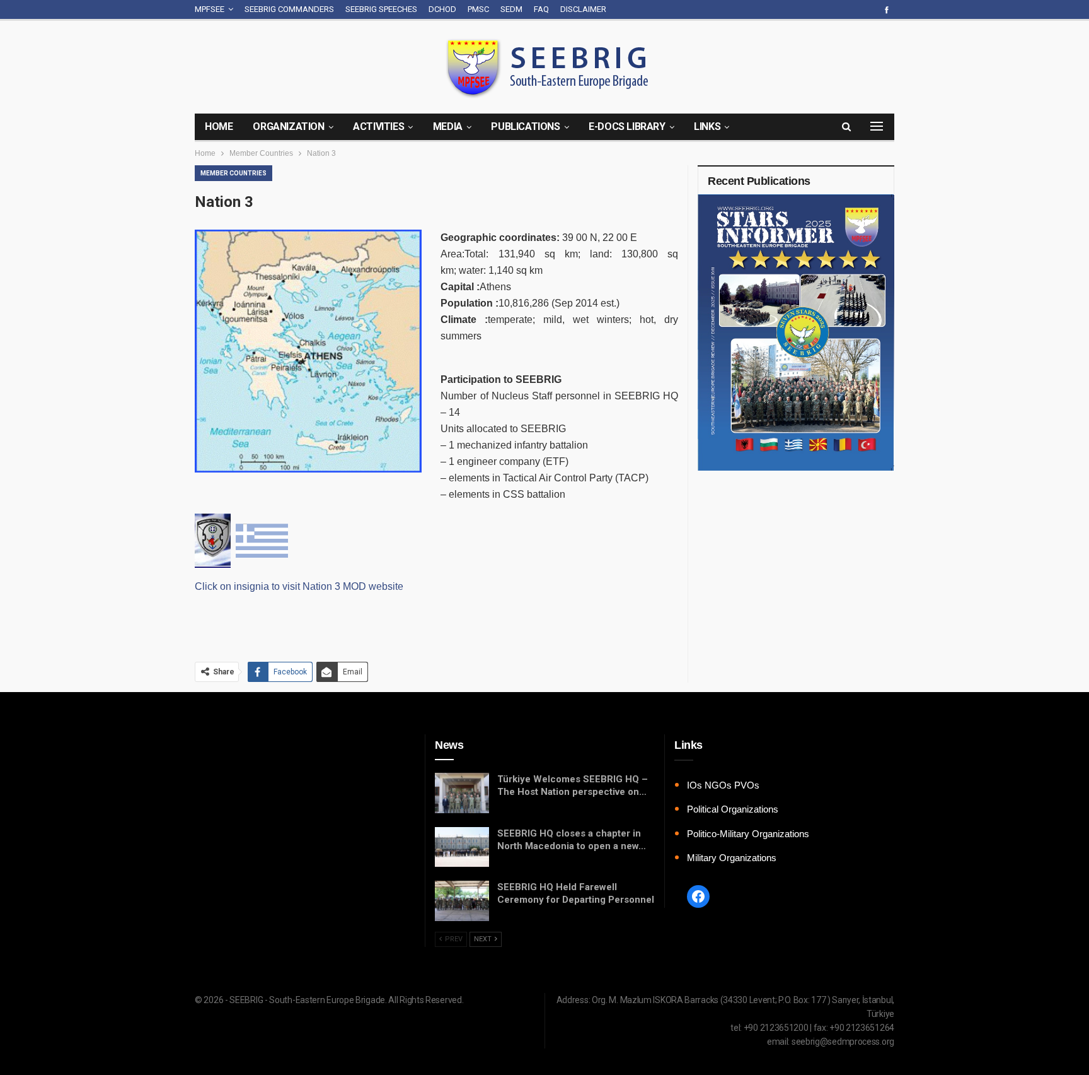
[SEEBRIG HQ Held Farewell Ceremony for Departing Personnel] (462, 901)
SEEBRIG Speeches (381, 9)
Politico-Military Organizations (748, 833)
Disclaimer (583, 9)
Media (448, 126)
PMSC (478, 9)
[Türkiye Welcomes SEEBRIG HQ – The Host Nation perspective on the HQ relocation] (462, 793)
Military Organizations (731, 857)
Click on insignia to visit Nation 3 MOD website (299, 586)
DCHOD (442, 9)
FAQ (541, 9)
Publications (525, 126)
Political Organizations (732, 809)
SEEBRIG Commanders (289, 9)
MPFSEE (209, 9)
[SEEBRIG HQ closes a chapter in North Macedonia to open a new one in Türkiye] (462, 847)
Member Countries (233, 173)
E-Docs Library (627, 126)
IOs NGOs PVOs (723, 785)
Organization (288, 126)
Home (219, 126)
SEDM (511, 9)
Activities (378, 126)
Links (707, 126)
